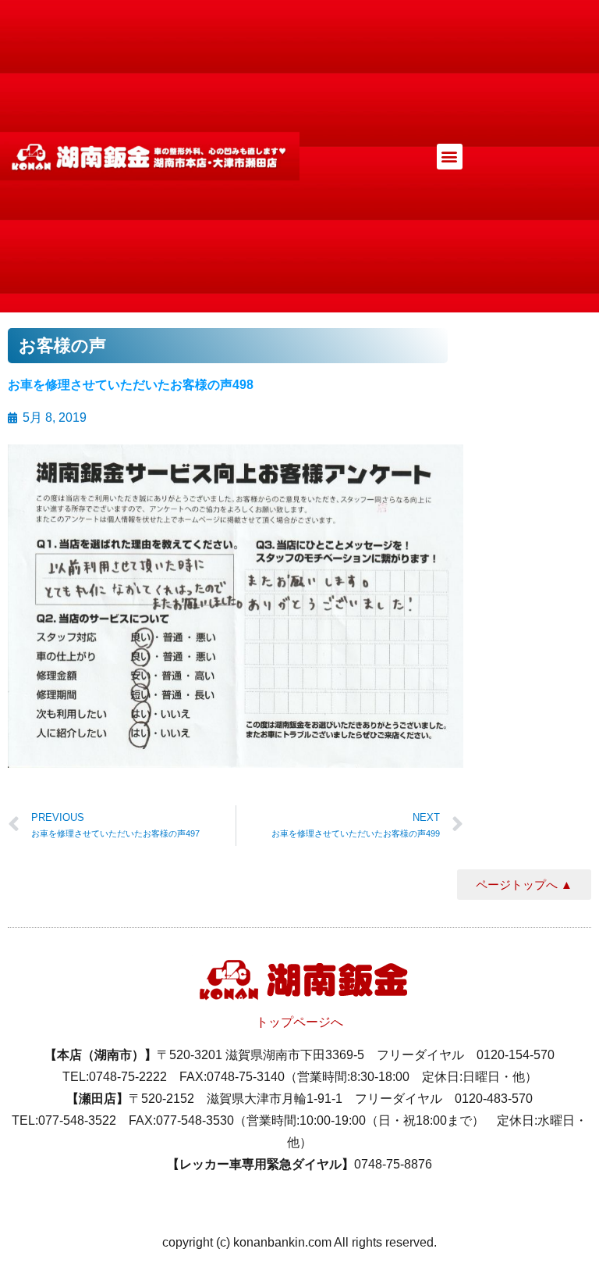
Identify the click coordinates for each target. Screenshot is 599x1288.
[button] (450, 156)
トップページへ (299, 1022)
